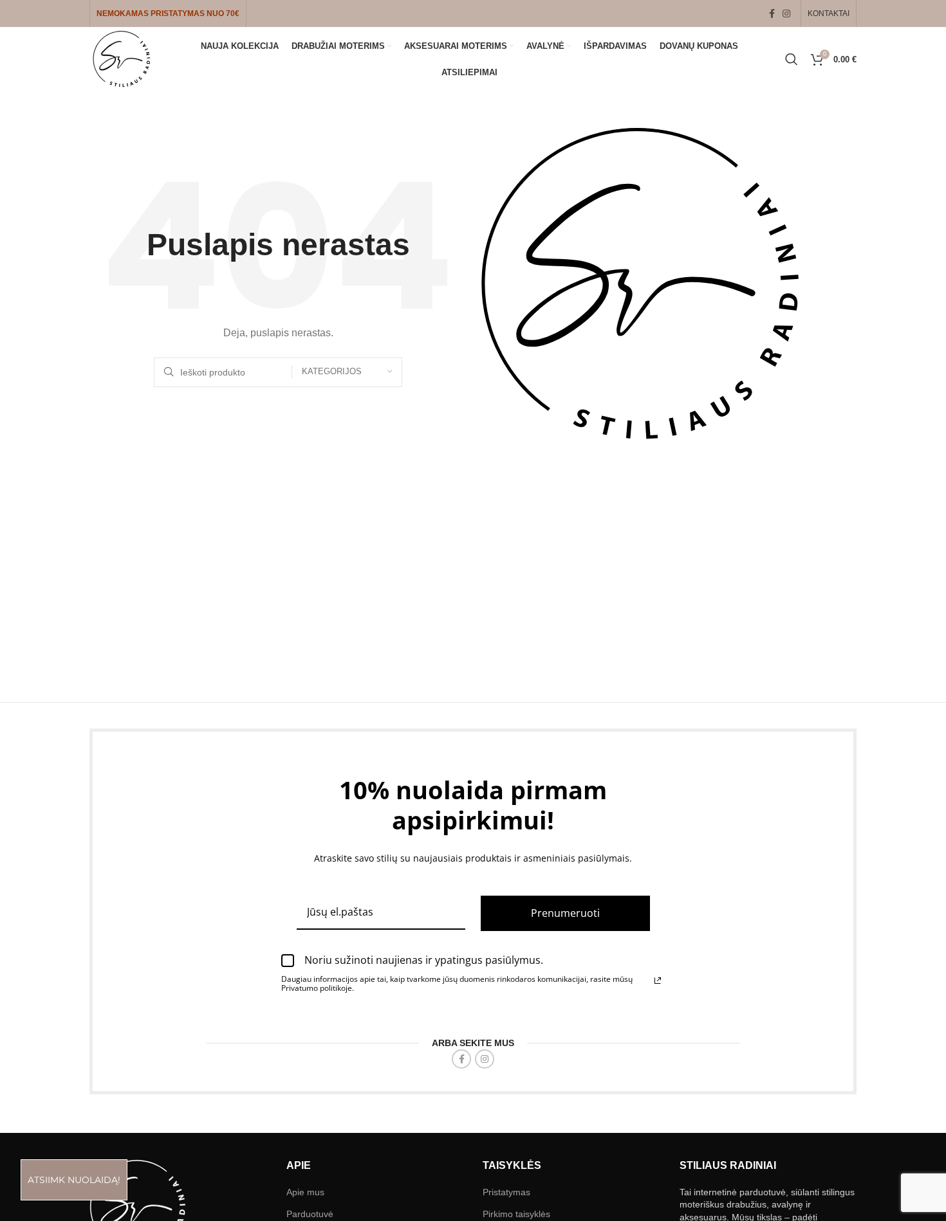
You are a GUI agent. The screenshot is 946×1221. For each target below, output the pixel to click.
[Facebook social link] (772, 14)
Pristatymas (506, 1192)
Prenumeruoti (565, 913)
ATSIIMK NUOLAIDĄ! (74, 1180)
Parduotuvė (309, 1214)
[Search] (791, 59)
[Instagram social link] (786, 14)
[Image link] (137, 1206)
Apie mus (305, 1192)
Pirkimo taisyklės (516, 1214)
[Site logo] (121, 58)
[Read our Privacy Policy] (657, 980)
